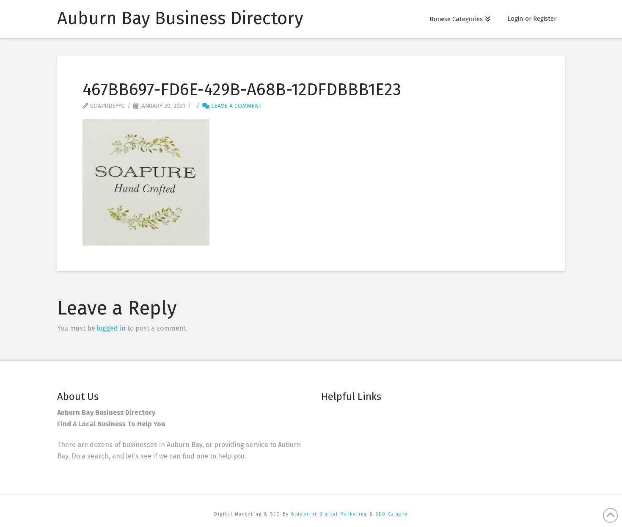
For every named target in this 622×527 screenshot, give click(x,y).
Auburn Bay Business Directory (180, 18)
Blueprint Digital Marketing (329, 514)
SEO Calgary (391, 514)
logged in (111, 328)
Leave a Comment (235, 106)
